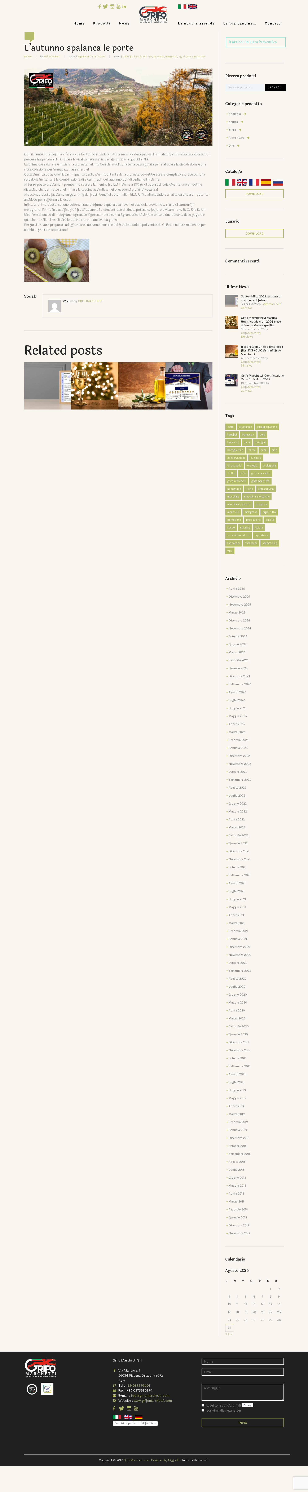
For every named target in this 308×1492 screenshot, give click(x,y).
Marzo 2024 (237, 652)
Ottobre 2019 (238, 1058)
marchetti (233, 512)
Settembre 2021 (240, 875)
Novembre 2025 (240, 604)
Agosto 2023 (237, 692)
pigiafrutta (269, 512)
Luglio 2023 (237, 700)
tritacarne (251, 543)
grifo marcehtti (260, 473)
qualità (270, 520)
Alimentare (236, 138)
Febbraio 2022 (238, 835)
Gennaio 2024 (238, 668)
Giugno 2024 (238, 644)
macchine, (159, 56)
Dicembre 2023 (239, 676)
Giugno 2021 (237, 899)
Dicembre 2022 (239, 756)
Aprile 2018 (236, 1193)
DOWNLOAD (255, 194)
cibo (274, 450)
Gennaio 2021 (238, 939)
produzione (253, 520)
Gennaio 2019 (238, 1130)
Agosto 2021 (237, 883)
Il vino (249, 489)
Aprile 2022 (237, 819)
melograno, (171, 56)
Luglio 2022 (237, 795)
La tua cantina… (239, 23)
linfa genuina (266, 489)
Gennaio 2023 (238, 748)
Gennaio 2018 (238, 1217)
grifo (243, 473)
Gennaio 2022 (238, 843)
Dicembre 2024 (239, 620)
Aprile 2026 (237, 588)
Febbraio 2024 (238, 660)
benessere (248, 435)
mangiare (261, 504)
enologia (252, 466)
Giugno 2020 (238, 994)
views (246, 308)
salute (259, 528)
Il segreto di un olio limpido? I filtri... (142, 379)
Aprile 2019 (236, 1106)
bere (262, 435)
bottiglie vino (235, 450)
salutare (245, 528)
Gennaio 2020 (238, 1034)
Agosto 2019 (237, 1074)
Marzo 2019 (237, 1114)
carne (251, 450)
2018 (230, 427)
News (124, 23)
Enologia (235, 114)
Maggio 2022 (238, 811)
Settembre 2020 (240, 971)
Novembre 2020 (240, 955)
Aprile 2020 (237, 1010)
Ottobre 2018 (238, 1146)
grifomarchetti (260, 481)
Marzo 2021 (237, 923)
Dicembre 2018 (239, 1138)
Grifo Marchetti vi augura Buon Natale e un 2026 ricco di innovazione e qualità (261, 322)
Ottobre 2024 (238, 636)
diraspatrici (234, 466)
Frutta (233, 122)
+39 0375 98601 (138, 1385)
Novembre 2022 (240, 764)
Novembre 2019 (239, 1050)
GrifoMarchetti (51, 56)
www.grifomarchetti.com (153, 1400)
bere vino (233, 442)
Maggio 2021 (237, 907)
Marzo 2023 (237, 732)
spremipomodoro (238, 535)
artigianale (245, 427)
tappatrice (261, 535)
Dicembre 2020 (239, 947)
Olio (231, 145)
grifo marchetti (236, 481)
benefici (232, 435)
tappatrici (233, 543)
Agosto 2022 (237, 787)
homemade (234, 489)
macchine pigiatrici (239, 504)
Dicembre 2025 (239, 596)
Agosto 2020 (237, 979)
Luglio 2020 (237, 986)
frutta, (143, 56)
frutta (231, 473)
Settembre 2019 (240, 1066)
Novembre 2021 (239, 859)
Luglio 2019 (237, 1082)
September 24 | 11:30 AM (91, 56)
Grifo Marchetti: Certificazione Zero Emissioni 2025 (262, 377)
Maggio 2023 (238, 716)
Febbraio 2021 (238, 931)
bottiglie (260, 442)
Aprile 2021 (236, 915)
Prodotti (102, 23)
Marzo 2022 (237, 827)
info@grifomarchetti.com (150, 1395)
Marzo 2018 (237, 1201)
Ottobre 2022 (238, 772)
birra (247, 442)
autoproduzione (267, 427)
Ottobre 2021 (238, 867)
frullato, (134, 56)
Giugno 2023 (238, 708)
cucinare (255, 458)
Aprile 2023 (237, 724)
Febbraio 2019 (238, 1122)
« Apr (229, 1334)
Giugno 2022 (238, 803)
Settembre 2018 (240, 1154)
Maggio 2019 (237, 1098)
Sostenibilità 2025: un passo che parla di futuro (47, 379)
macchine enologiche (256, 497)
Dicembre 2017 (239, 1225)
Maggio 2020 (238, 1002)
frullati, (125, 56)
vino (229, 551)
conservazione (236, 458)
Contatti (273, 23)
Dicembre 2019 (239, 1042)
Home (79, 23)
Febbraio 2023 (238, 740)
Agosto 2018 (237, 1162)
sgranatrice (198, 56)
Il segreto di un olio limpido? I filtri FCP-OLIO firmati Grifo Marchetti (262, 351)
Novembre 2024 (240, 628)
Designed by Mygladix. (166, 1460)
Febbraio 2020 (239, 1026)
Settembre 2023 (240, 684)
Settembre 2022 (240, 780)
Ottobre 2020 (238, 963)
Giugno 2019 (237, 1090)
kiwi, (150, 56)
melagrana (251, 512)
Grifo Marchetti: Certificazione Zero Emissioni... (189, 379)
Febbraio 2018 (238, 1209)
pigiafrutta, (185, 56)
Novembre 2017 (239, 1233)
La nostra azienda (196, 23)
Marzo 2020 (237, 1018)
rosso (231, 528)
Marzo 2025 (237, 612)
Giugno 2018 (237, 1178)
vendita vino (270, 543)
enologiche (269, 466)
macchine (233, 497)
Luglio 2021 (237, 891)
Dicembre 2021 (239, 851)
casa (264, 450)
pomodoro (234, 520)
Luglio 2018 (237, 1170)
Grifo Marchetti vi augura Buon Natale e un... (95, 379)
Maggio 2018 (237, 1185)
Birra (232, 130)
